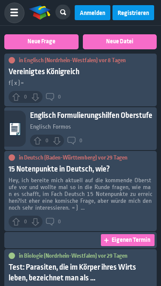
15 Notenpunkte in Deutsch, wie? (59, 169)
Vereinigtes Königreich (44, 71)
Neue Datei (120, 41)
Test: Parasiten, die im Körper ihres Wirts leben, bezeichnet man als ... (72, 272)
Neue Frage (41, 41)
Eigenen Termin (131, 240)
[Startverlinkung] (40, 13)
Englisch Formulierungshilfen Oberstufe (91, 115)
